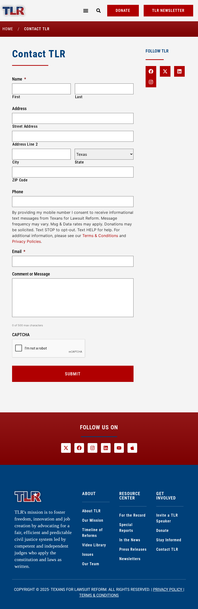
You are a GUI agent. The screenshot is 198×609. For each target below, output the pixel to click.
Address (19, 108)
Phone (17, 191)
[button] (86, 11)
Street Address (24, 126)
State (79, 162)
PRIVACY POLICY (168, 589)
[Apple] (132, 448)
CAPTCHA (21, 334)
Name (19, 79)
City (15, 162)
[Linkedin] (179, 71)
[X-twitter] (165, 71)
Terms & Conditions (100, 235)
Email (18, 251)
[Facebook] (151, 71)
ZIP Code (20, 180)
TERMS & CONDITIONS (99, 595)
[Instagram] (151, 82)
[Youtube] (119, 448)
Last (79, 97)
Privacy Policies (26, 241)
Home (7, 29)
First (16, 97)
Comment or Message (31, 274)
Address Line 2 (25, 144)
